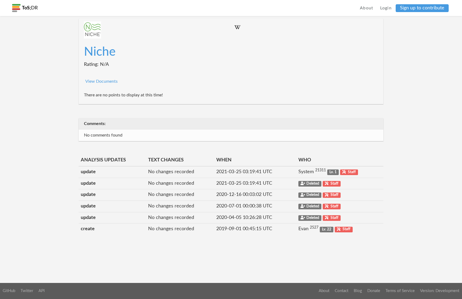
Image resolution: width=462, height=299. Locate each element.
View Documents (101, 81)
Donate (373, 291)
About (367, 8)
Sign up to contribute (422, 8)
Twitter (27, 291)
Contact (341, 291)
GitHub (9, 291)
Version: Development (439, 291)
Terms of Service (400, 291)
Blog (358, 291)
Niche (100, 52)
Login (386, 8)
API (41, 291)
